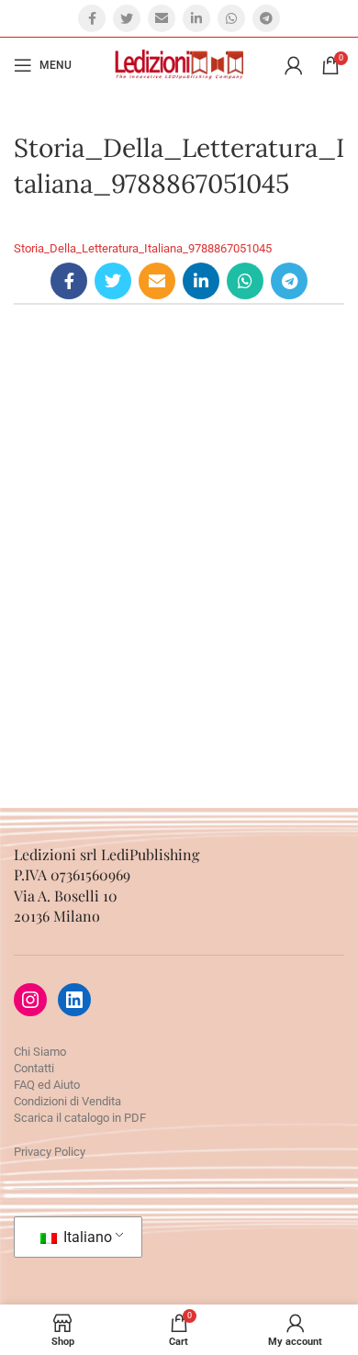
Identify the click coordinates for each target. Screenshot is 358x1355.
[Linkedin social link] (196, 18)
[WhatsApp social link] (231, 18)
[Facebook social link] (92, 18)
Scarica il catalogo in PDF (80, 1118)
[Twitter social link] (126, 18)
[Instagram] (30, 999)
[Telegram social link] (266, 18)
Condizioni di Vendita (67, 1101)
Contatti (34, 1068)
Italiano (86, 1237)
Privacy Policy (49, 1152)
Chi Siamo (40, 1051)
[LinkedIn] (74, 999)
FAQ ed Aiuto (47, 1085)
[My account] (293, 65)
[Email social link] (161, 18)
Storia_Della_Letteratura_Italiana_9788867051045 (143, 248)
